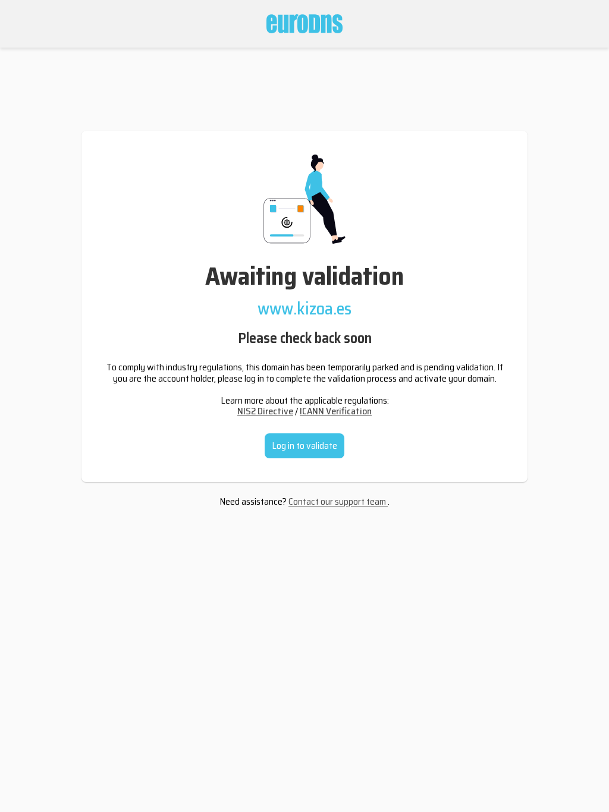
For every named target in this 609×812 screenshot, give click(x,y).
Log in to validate (304, 445)
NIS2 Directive (265, 411)
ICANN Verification (336, 411)
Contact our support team (338, 501)
